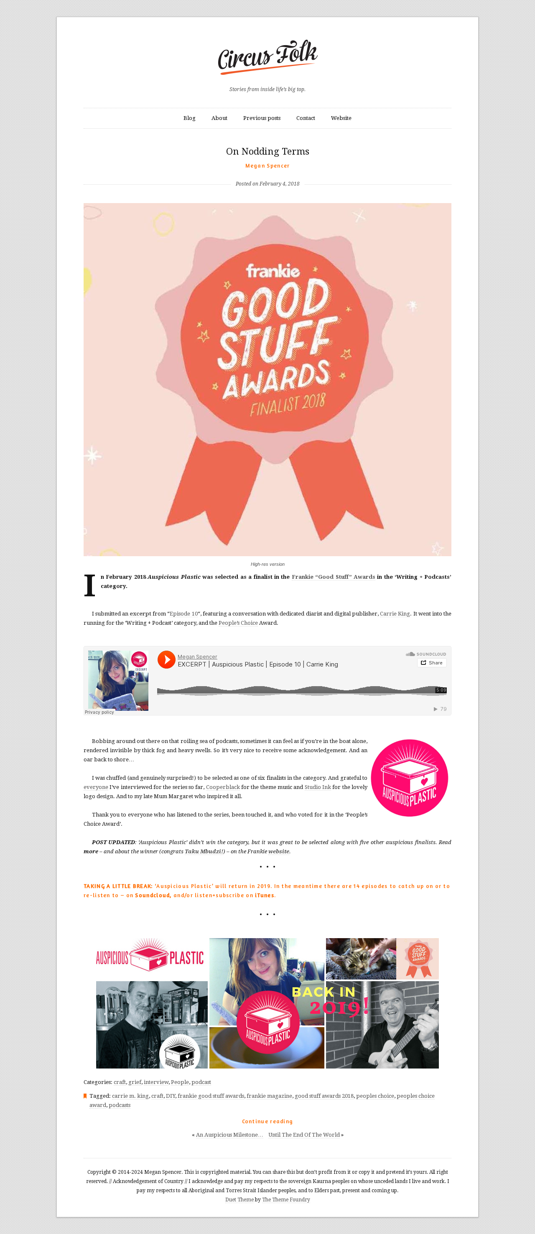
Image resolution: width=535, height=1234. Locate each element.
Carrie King (395, 614)
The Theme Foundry (286, 1200)
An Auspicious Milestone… (229, 1135)
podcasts (119, 1105)
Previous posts (261, 118)
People (180, 1082)
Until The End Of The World (304, 1135)
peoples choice (375, 1096)
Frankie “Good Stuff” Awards (333, 577)
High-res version (268, 564)
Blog (189, 118)
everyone (96, 787)
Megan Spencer (267, 165)
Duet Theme (239, 1200)
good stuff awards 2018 (324, 1096)
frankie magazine (269, 1096)
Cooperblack (223, 787)
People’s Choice (238, 623)
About (219, 118)
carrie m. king (130, 1096)
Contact (305, 118)
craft (120, 1082)
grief (134, 1082)
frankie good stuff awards (211, 1096)
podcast (201, 1082)
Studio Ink (318, 787)
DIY (170, 1096)
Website (341, 118)
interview (156, 1082)
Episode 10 (183, 614)
